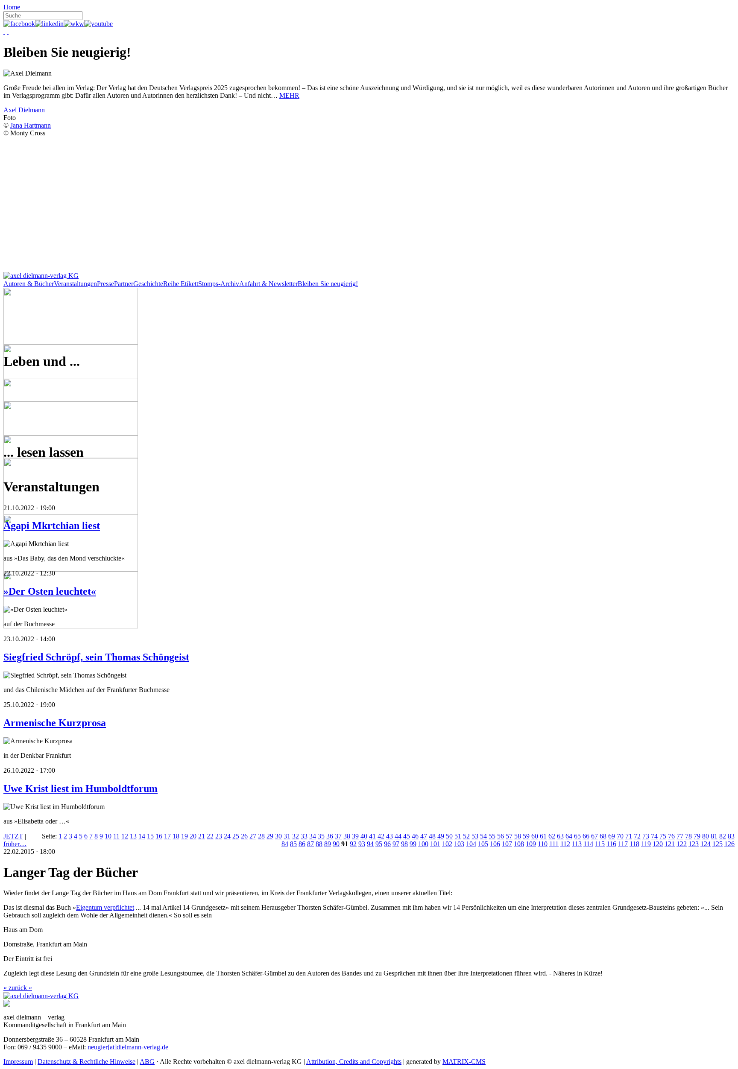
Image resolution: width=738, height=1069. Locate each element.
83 (731, 836)
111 (554, 843)
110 (543, 843)
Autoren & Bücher (28, 283)
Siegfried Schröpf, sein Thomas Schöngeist (96, 657)
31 (287, 836)
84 (284, 843)
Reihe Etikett (180, 283)
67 (594, 836)
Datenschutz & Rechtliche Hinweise (86, 1061)
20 (193, 836)
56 (500, 836)
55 (492, 836)
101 (435, 843)
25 (235, 836)
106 (495, 843)
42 (381, 836)
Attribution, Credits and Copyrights (353, 1061)
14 (141, 836)
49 (440, 836)
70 (620, 836)
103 (459, 843)
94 (370, 843)
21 (201, 836)
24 (227, 836)
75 (662, 836)
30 (278, 836)
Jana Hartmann (30, 125)
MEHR (289, 95)
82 (722, 836)
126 (729, 843)
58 (517, 836)
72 (637, 836)
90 (336, 843)
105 (483, 843)
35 (321, 836)
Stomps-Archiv (218, 283)
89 (327, 843)
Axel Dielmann (24, 110)
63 (560, 836)
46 (415, 836)
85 (293, 843)
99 (413, 843)
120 (658, 843)
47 (423, 836)
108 (519, 843)
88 (319, 843)
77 (679, 836)
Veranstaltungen (75, 283)
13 (133, 836)
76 (671, 836)
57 (509, 836)
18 (176, 836)
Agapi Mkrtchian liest (51, 525)
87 (310, 843)
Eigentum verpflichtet (105, 907)
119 (646, 843)
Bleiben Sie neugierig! (328, 283)
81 (714, 836)
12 (124, 836)
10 (108, 836)
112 (565, 843)
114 (588, 843)
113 (577, 843)
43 (389, 836)
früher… (14, 843)
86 (302, 843)
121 (670, 843)
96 (387, 843)
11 (116, 836)
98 (404, 843)
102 (447, 843)
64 (568, 836)
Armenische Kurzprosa (54, 722)
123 (693, 843)
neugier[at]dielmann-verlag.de (128, 1047)
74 (654, 836)
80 (705, 836)
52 (466, 836)
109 (531, 843)
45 (406, 836)
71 (628, 836)
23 (218, 836)
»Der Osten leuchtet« (49, 591)
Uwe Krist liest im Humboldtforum (80, 788)
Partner (123, 283)
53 (475, 836)
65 (577, 836)
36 (329, 836)
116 (611, 843)
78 (688, 836)
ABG (147, 1061)
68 (603, 836)
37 (338, 836)
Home (11, 7)
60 (534, 836)
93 (361, 843)
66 (586, 836)
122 (681, 843)
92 (353, 843)
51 (457, 836)
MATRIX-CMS (464, 1061)
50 (449, 836)
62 (551, 836)
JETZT (13, 836)
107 (507, 843)
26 (244, 836)
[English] (8, 31)
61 (543, 836)
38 (346, 836)
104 (471, 843)
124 (705, 843)
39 (355, 836)
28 (261, 836)
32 (295, 836)
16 (158, 836)
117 (623, 843)
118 (634, 843)
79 (697, 836)
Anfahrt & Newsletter (268, 283)
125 (717, 843)
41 (372, 836)
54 (483, 836)
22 (210, 836)
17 (167, 836)
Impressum (18, 1061)
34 (312, 836)
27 (252, 836)
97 (395, 843)
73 (645, 836)
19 (184, 836)
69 (611, 836)
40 (363, 836)
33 (304, 836)
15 (150, 836)
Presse (105, 283)
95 (378, 843)
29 (269, 836)
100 (423, 843)
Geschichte (148, 283)
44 (398, 836)
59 (526, 836)
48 (432, 836)
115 (600, 843)
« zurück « (17, 987)
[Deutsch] (4, 31)
